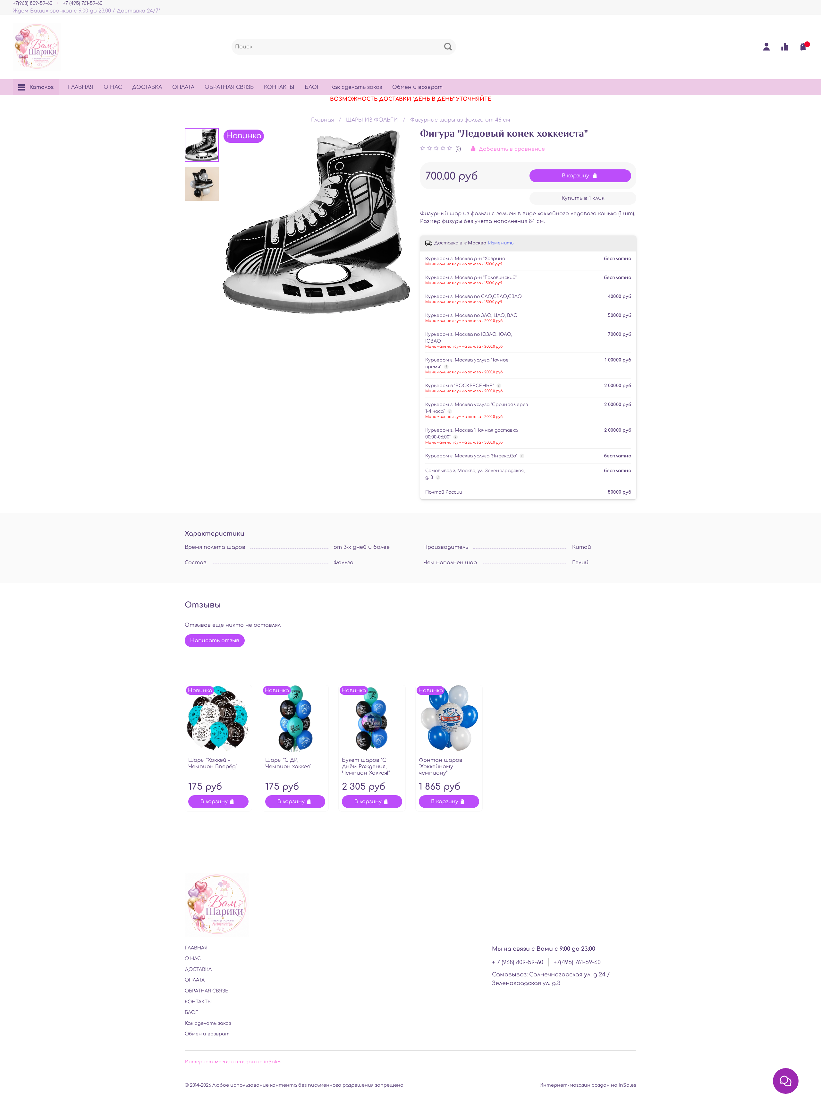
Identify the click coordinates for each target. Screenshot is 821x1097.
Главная (322, 120)
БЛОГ (312, 87)
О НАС (113, 87)
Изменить (500, 243)
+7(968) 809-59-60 (32, 3)
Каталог (42, 87)
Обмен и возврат (417, 87)
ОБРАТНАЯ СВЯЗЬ (229, 87)
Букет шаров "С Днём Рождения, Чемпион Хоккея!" (366, 766)
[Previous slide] (234, 222)
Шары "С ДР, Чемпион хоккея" (288, 763)
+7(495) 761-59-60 (577, 962)
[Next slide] (397, 222)
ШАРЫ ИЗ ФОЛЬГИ (372, 120)
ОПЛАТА (183, 87)
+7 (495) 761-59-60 (82, 3)
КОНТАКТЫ (279, 87)
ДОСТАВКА (147, 87)
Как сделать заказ (356, 87)
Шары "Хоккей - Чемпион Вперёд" (212, 763)
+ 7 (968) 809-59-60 (517, 962)
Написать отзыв (214, 640)
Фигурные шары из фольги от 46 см (460, 120)
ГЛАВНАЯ (80, 87)
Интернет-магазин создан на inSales (233, 1061)
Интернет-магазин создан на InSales (587, 1085)
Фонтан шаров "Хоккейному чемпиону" (440, 766)
